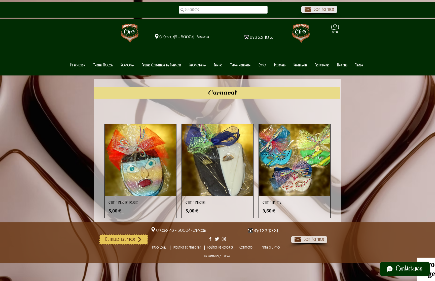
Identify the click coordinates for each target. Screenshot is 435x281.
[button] (197, 65)
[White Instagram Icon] (224, 239)
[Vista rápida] (140, 160)
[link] (335, 28)
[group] (217, 171)
